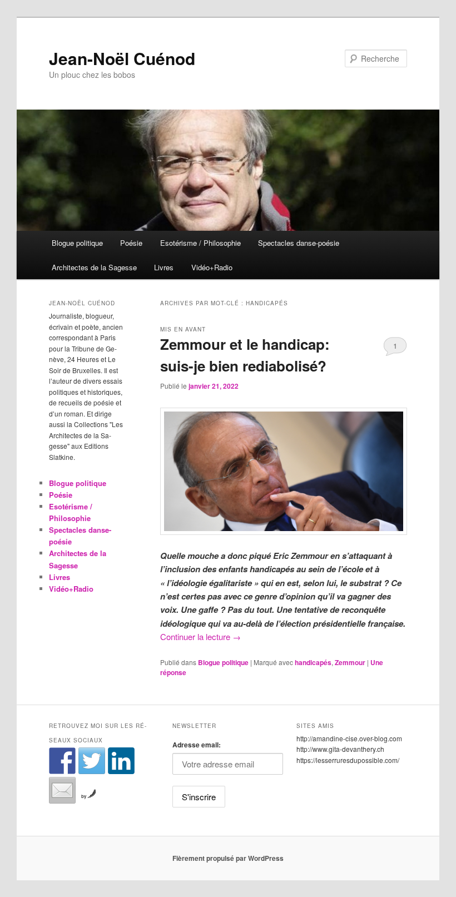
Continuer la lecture (200, 636)
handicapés (313, 662)
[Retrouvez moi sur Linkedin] (121, 760)
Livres (164, 267)
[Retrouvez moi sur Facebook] (62, 760)
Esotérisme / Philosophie (200, 242)
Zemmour (350, 662)
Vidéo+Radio (211, 267)
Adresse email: (196, 745)
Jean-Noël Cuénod (122, 58)
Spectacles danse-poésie (298, 242)
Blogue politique (77, 242)
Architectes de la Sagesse (94, 267)
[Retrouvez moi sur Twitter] (91, 760)
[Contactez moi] (62, 790)
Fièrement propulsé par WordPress (228, 858)
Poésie (131, 242)
